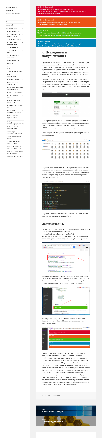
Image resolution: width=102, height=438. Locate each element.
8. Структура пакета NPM (13, 67)
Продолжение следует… (15, 156)
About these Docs (53, 323)
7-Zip (57, 123)
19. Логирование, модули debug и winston (12, 117)
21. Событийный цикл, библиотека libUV (14, 128)
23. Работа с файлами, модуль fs (14, 137)
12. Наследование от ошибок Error (13, 83)
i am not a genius (11, 9)
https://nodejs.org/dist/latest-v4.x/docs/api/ (59, 234)
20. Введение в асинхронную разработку (15, 123)
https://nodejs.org (48, 67)
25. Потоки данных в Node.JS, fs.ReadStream (14, 147)
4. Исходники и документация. (12, 43)
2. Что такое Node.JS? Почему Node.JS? (13, 35)
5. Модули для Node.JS (11, 51)
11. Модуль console (13, 80)
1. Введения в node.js (13, 31)
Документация (13, 47)
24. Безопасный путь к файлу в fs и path (14, 142)
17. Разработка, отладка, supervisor (15, 106)
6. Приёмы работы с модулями (13, 56)
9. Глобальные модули (14, 72)
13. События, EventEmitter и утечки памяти (15, 88)
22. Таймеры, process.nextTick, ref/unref (15, 132)
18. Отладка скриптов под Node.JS (14, 111)
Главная (8, 22)
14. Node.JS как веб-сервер (15, 92)
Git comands (9, 25)
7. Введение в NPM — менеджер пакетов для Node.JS (13, 62)
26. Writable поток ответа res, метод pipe (15, 152)
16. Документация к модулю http (13, 101)
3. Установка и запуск (14, 39)
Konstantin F (56, 395)
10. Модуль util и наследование (12, 75)
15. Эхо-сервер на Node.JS (12, 96)
